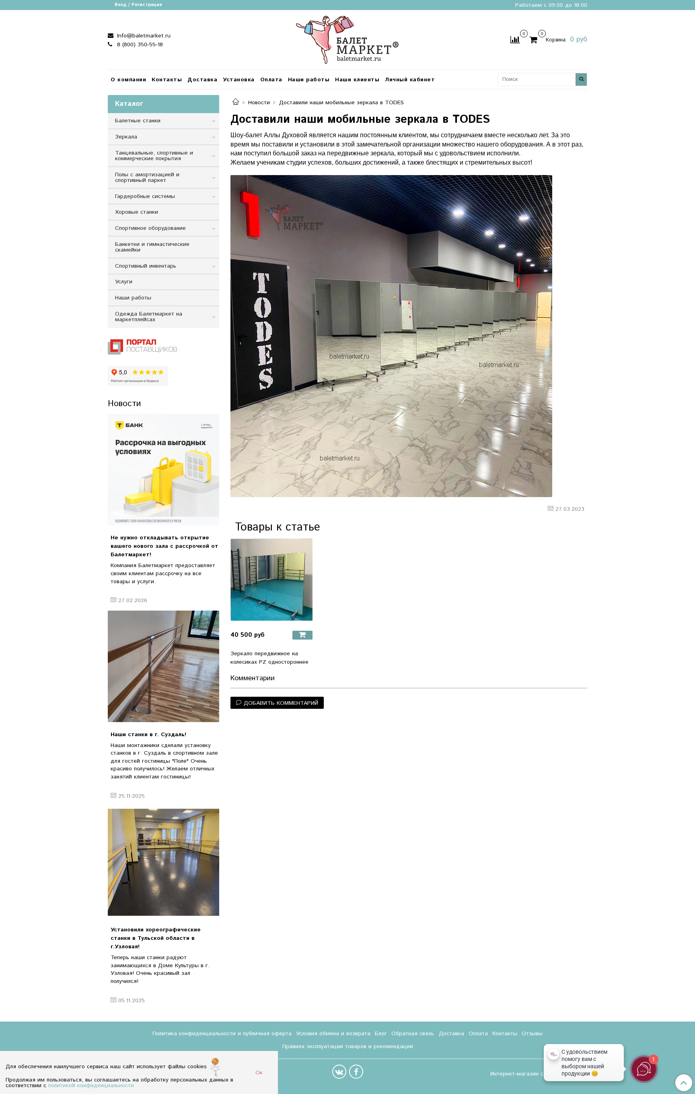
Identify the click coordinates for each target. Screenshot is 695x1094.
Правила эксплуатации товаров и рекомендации (347, 1046)
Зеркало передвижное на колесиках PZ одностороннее (269, 658)
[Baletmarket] (347, 38)
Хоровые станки (136, 212)
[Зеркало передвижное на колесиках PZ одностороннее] (271, 580)
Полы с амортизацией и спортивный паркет (147, 177)
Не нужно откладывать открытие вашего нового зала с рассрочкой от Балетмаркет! (164, 546)
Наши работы (309, 80)
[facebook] (356, 1072)
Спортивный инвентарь (145, 266)
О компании (128, 80)
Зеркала (126, 137)
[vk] (339, 1072)
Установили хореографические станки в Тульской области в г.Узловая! (156, 938)
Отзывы (532, 1034)
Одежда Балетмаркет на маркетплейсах (148, 317)
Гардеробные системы (145, 196)
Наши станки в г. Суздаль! (148, 735)
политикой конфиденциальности (91, 1086)
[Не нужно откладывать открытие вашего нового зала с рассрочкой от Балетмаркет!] (163, 469)
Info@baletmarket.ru (143, 36)
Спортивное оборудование (150, 228)
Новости (259, 103)
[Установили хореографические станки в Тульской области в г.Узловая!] (163, 861)
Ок (259, 1073)
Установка (239, 80)
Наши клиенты (357, 80)
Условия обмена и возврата (333, 1034)
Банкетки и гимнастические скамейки (152, 247)
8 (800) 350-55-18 (139, 45)
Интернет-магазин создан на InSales (538, 1074)
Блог (381, 1034)
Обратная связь (412, 1034)
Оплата (271, 80)
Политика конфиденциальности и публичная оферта (222, 1034)
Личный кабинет (410, 80)
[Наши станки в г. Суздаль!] (163, 666)
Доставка (202, 80)
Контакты (167, 80)
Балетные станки (137, 121)
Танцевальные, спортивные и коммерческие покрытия (154, 156)
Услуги (123, 282)
